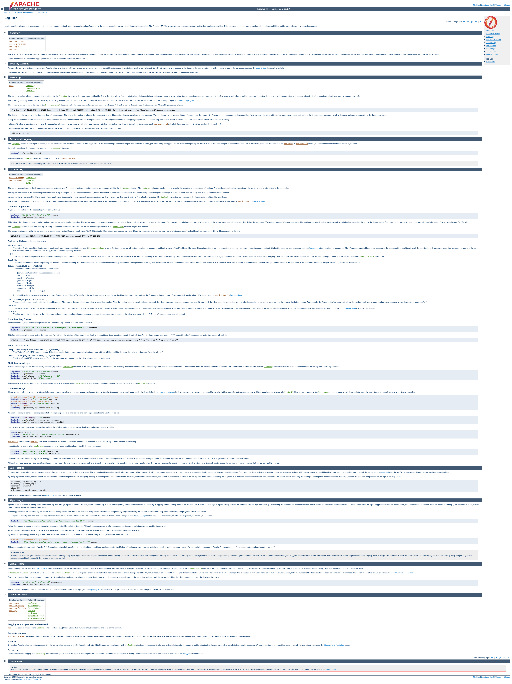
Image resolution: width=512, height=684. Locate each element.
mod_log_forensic (17, 44)
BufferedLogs (34, 606)
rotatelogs (140, 516)
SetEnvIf (30, 183)
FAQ (492, 5)
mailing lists (331, 669)
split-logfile (94, 589)
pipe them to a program (184, 100)
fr (468, 22)
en (463, 22)
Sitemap (507, 5)
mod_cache (13, 442)
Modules (476, 5)
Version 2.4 (42, 12)
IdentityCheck (367, 256)
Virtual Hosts (491, 51)
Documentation (30, 12)
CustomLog (31, 178)
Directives (485, 5)
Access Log (491, 43)
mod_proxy (288, 144)
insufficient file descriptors (402, 573)
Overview (490, 31)
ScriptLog (32, 613)
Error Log (489, 37)
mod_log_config (16, 41)
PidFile (31, 611)
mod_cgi (13, 49)
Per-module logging (493, 40)
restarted (385, 472)
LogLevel (30, 91)
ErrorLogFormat (33, 88)
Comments (490, 62)
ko (476, 22)
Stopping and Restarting (334, 645)
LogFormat (31, 180)
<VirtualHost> (195, 568)
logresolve (314, 248)
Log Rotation (491, 46)
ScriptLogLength (36, 618)
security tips (261, 68)
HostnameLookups (96, 248)
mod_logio (14, 47)
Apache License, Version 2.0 (30, 679)
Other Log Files (492, 54)
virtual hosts (42, 568)
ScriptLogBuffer (36, 616)
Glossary (498, 5)
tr (480, 22)
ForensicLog (33, 608)
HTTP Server (17, 12)
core (11, 86)
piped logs (49, 495)
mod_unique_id (161, 124)
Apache (7, 12)
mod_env (34, 442)
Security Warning (493, 34)
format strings (259, 201)
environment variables (164, 392)
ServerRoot (118, 227)
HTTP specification (348, 308)
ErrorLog (30, 86)
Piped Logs (490, 49)
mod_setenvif (15, 180)
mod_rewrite (302, 144)
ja (472, 22)
